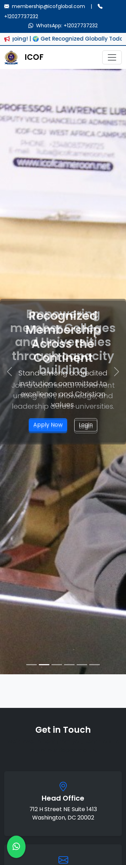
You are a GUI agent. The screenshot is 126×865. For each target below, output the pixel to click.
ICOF (33, 57)
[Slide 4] (69, 665)
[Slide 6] (94, 665)
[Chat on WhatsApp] (16, 847)
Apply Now (48, 425)
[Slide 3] (56, 665)
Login (86, 425)
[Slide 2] (44, 665)
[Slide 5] (82, 665)
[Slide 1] (31, 665)
